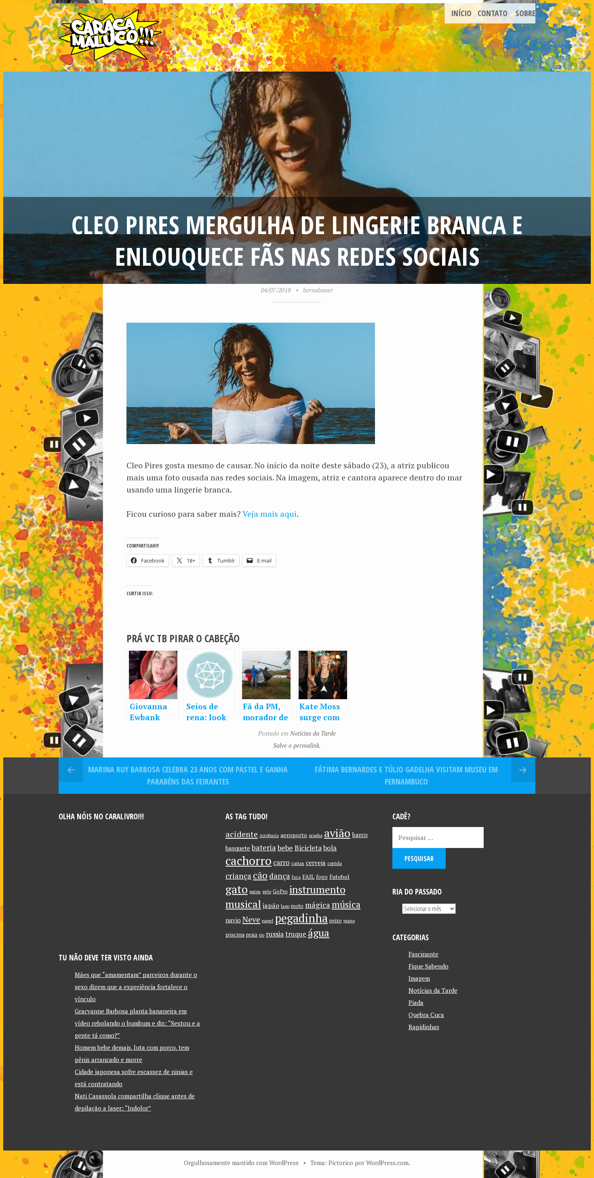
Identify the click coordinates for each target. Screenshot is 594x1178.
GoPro (280, 891)
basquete (237, 848)
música (346, 904)
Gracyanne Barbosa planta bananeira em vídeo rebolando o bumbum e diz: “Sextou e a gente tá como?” (137, 1023)
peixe (335, 920)
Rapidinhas (424, 1027)
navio (233, 920)
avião (337, 832)
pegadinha (301, 918)
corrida (334, 863)
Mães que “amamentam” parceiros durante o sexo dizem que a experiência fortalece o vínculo (136, 987)
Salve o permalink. (297, 745)
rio (261, 935)
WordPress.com (387, 1163)
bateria (264, 847)
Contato (493, 13)
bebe (285, 847)
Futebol (339, 876)
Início (461, 13)
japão (271, 905)
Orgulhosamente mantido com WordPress (241, 1163)
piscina (234, 934)
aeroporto (293, 835)
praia (251, 934)
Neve (251, 919)
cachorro (248, 860)
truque (295, 934)
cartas (297, 863)
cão (260, 875)
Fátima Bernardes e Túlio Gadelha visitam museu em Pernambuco (406, 775)
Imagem (419, 978)
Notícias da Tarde (313, 733)
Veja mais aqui (269, 513)
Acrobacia (269, 835)
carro (281, 862)
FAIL (308, 876)
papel (267, 921)
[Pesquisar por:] (438, 837)
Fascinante (423, 954)
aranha (315, 835)
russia (275, 934)
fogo (322, 876)
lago (285, 906)
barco (360, 835)
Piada (416, 1002)
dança (279, 876)
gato (236, 889)
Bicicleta (308, 847)
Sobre (525, 13)
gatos (255, 891)
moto (297, 906)
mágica (317, 905)
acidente (241, 834)
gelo (266, 891)
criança (238, 876)
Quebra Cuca (426, 1015)
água (318, 932)
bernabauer (318, 290)
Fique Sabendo (429, 966)
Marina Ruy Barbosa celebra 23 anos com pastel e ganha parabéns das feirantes (188, 775)
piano (349, 921)
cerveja (316, 863)
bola (330, 847)
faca (296, 877)
